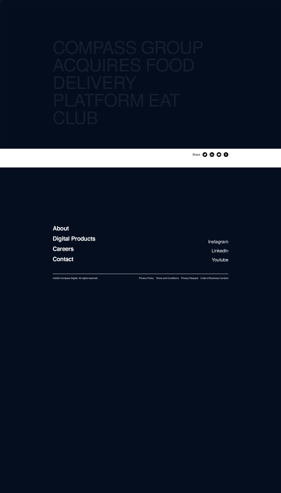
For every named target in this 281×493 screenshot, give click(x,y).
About (61, 228)
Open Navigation (225, 9)
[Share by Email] (219, 156)
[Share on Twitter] (205, 156)
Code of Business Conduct (214, 278)
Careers (63, 248)
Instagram (218, 241)
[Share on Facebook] (226, 156)
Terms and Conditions (167, 278)
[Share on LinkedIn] (212, 156)
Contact (63, 259)
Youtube (220, 259)
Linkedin (220, 250)
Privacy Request (189, 278)
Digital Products (74, 238)
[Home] (64, 9)
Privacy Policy (146, 278)
